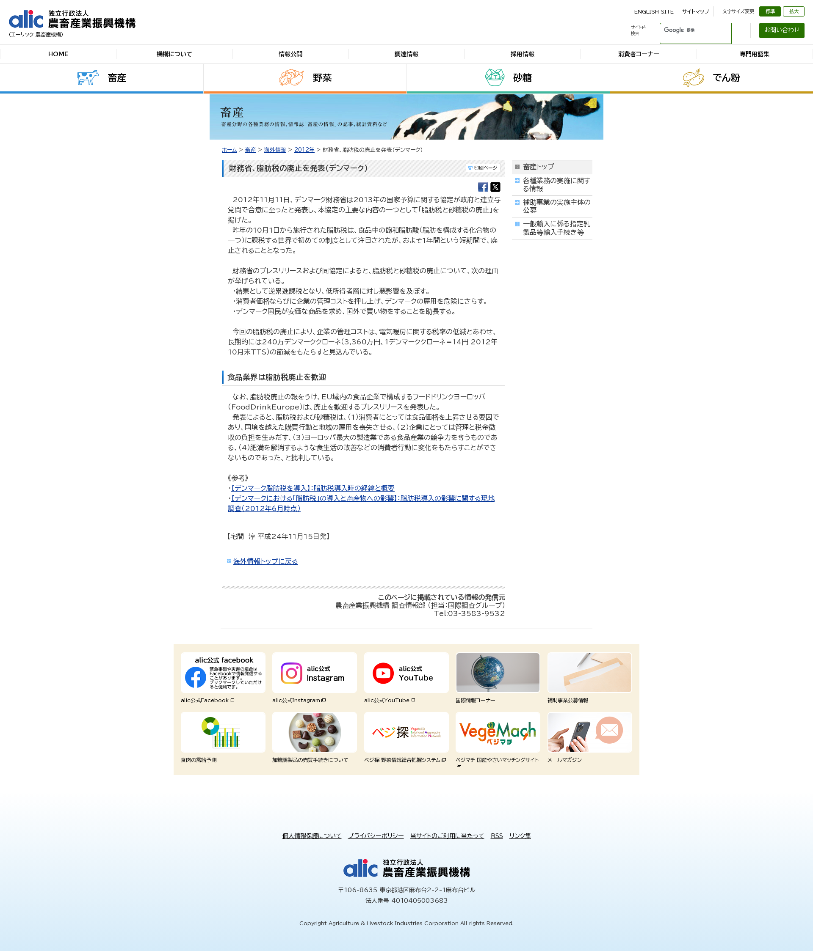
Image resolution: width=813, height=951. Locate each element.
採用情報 (522, 54)
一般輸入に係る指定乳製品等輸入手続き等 (556, 227)
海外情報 (275, 150)
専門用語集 (754, 54)
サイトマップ (695, 11)
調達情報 (406, 54)
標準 (770, 11)
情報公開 (290, 54)
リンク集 (520, 836)
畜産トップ (538, 166)
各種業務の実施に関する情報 (556, 184)
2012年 (304, 150)
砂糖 (522, 77)
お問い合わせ (782, 30)
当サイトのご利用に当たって (447, 836)
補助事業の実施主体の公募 (557, 206)
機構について (174, 54)
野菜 (322, 77)
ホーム (229, 150)
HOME (58, 54)
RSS (497, 836)
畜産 (117, 77)
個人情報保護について (312, 836)
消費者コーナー (638, 54)
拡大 (794, 11)
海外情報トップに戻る (265, 561)
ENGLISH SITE (654, 11)
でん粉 (726, 77)
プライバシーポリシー (376, 836)
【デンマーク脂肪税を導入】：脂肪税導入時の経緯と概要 (313, 488)
